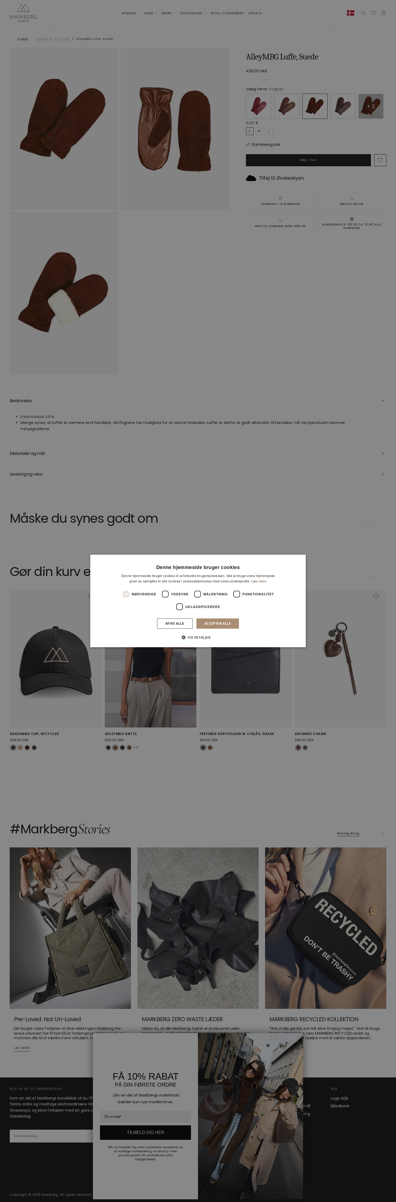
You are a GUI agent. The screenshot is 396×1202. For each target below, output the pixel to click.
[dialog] (198, 601)
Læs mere (258, 581)
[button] (198, 637)
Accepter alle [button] (217, 623)
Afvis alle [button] (174, 623)
